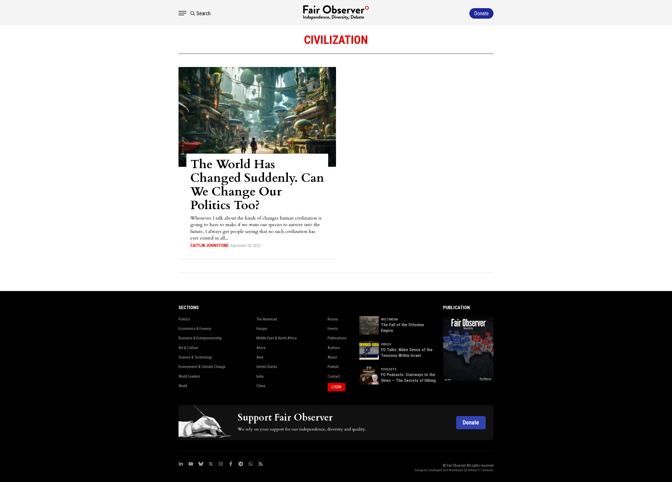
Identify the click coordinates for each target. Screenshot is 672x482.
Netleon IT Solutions (481, 470)
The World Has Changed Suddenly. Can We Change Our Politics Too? (257, 185)
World (182, 385)
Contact (334, 376)
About (332, 357)
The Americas (266, 319)
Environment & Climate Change (201, 366)
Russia (333, 319)
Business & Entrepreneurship (200, 338)
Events (333, 328)
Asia (259, 357)
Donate (471, 422)
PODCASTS (388, 369)
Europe (261, 328)
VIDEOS (386, 344)
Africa (261, 347)
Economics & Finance (194, 328)
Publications (337, 338)
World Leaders (189, 376)
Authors (334, 347)
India (260, 376)
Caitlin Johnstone (209, 245)
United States (266, 366)
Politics (184, 319)
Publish (333, 366)
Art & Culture (188, 347)
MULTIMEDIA (389, 319)
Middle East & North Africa (276, 338)
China (260, 385)
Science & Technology (195, 357)
